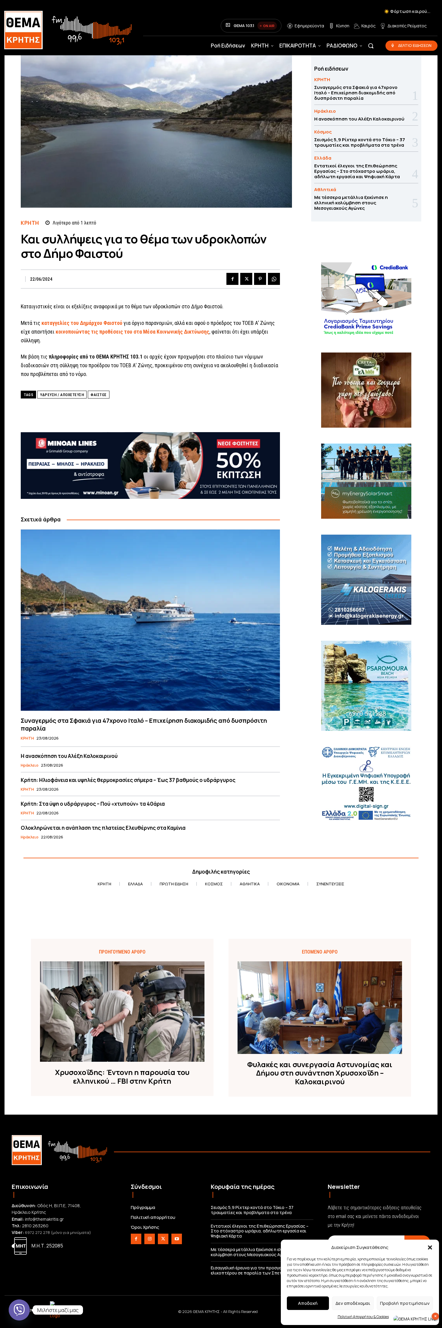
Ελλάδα (322, 158)
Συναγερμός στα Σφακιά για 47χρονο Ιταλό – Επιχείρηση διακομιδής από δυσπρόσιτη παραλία (144, 724)
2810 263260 (35, 1226)
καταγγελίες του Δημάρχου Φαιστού (82, 323)
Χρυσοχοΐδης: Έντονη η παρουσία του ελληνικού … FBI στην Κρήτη (122, 1076)
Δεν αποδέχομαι (353, 1303)
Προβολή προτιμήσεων (405, 1303)
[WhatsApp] (274, 279)
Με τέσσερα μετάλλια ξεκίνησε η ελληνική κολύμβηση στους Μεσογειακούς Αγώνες (351, 202)
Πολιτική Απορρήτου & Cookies (363, 1316)
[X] (246, 279)
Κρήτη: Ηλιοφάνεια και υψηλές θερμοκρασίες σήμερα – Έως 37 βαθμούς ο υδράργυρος (128, 780)
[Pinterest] (260, 279)
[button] (430, 1247)
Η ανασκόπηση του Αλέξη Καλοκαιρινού (69, 756)
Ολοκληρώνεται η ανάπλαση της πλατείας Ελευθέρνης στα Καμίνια (103, 827)
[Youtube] (176, 1239)
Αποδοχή (308, 1303)
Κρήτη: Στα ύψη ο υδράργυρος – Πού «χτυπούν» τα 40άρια (93, 803)
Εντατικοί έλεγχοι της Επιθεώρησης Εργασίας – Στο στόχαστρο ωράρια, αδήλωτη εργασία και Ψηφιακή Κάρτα (357, 171)
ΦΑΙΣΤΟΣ (99, 394)
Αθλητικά (325, 189)
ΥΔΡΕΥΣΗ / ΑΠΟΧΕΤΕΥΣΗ (62, 394)
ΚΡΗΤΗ (30, 222)
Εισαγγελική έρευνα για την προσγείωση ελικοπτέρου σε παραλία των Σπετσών (251, 1270)
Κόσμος (323, 132)
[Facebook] (232, 279)
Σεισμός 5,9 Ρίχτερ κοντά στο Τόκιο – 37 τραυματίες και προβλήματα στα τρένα (359, 142)
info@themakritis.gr (44, 1219)
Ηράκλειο (29, 765)
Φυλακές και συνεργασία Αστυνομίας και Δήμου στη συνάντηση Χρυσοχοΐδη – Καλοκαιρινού (319, 1073)
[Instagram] (149, 1239)
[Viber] (19, 1309)
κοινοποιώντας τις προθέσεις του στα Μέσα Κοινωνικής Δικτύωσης (132, 331)
